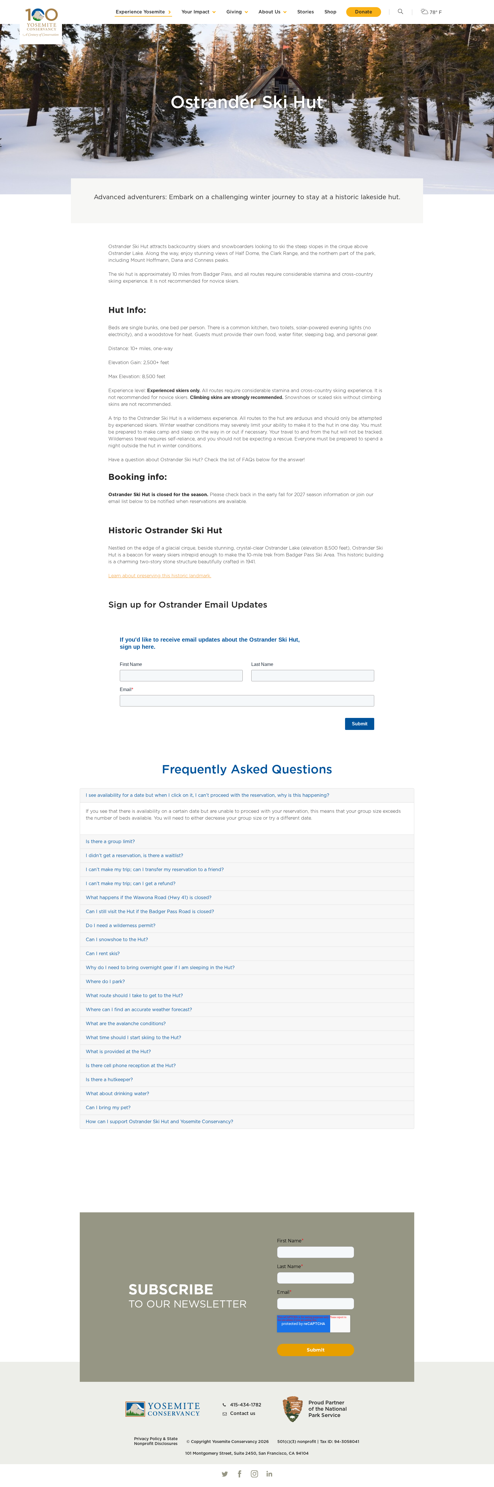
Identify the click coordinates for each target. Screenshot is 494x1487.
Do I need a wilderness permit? (121, 925)
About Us (269, 12)
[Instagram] (254, 1474)
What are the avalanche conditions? (126, 1023)
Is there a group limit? (110, 841)
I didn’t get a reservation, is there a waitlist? (134, 855)
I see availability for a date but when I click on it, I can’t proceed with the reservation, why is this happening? (207, 795)
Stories (305, 12)
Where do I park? (105, 981)
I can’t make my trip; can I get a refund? (131, 883)
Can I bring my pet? (108, 1107)
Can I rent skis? (103, 953)
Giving (234, 12)
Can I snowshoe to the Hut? (117, 939)
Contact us (242, 1413)
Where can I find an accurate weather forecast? (139, 1009)
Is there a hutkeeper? (109, 1079)
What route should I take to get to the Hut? (134, 995)
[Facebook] (239, 1474)
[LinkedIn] (269, 1474)
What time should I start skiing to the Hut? (133, 1037)
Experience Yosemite (140, 12)
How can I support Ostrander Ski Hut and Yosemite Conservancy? (159, 1121)
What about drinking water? (117, 1093)
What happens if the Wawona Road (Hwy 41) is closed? (149, 897)
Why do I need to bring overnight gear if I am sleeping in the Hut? (160, 967)
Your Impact (196, 12)
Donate (363, 12)
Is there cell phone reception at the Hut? (131, 1065)
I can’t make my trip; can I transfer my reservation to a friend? (155, 869)
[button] (400, 12)
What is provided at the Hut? (118, 1051)
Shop (330, 12)
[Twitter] (225, 1474)
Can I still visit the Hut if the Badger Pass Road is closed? (150, 911)
